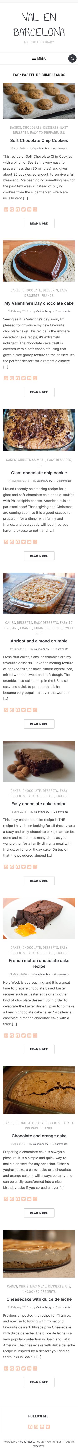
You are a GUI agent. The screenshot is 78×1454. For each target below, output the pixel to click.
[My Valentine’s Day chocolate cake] (39, 261)
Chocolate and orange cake (39, 1135)
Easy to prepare (44, 133)
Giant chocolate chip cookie (39, 472)
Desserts (50, 128)
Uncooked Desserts (39, 1292)
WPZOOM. (39, 1445)
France (47, 296)
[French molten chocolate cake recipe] (39, 918)
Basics (15, 128)
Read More (39, 223)
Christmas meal (31, 460)
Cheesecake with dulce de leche (39, 1299)
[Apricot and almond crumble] (39, 593)
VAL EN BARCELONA (39, 24)
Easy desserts (59, 460)
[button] (39, 58)
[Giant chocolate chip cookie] (39, 430)
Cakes (16, 290)
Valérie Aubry (41, 148)
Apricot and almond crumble (39, 640)
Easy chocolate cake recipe (39, 803)
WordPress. (27, 1441)
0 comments (60, 148)
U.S (62, 133)
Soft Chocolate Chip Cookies (39, 140)
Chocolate (32, 128)
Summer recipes (48, 628)
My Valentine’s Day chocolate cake (39, 303)
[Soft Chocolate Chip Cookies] (39, 101)
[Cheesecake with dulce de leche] (39, 1253)
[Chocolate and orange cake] (39, 1090)
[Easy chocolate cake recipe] (39, 761)
